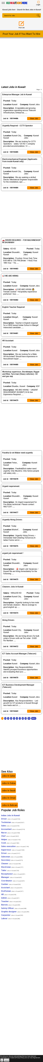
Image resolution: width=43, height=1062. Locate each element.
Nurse (10, 833)
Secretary (12, 860)
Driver (10, 819)
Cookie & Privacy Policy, (17, 1058)
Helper (11, 839)
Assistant (11, 887)
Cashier (11, 884)
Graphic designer (15, 911)
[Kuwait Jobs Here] (17, 4)
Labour (10, 918)
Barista (10, 905)
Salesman (12, 857)
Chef (10, 836)
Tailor (10, 870)
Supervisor (12, 850)
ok (2, 1060)
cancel (6, 1060)
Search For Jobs (9, 15)
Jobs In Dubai (9, 783)
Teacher (11, 901)
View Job (34, 118)
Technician (12, 822)
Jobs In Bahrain (9, 805)
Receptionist (13, 874)
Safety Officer (14, 908)
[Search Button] (37, 17)
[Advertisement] (21, 61)
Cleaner (11, 863)
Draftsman (12, 891)
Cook (10, 843)
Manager (11, 877)
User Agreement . (35, 1058)
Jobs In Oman (9, 797)
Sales (10, 826)
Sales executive (15, 846)
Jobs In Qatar (8, 775)
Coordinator (13, 881)
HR (8, 894)
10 (29, 718)
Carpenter (12, 915)
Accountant (13, 829)
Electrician (12, 867)
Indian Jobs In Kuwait (10, 815)
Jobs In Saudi (8, 790)
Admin (10, 898)
